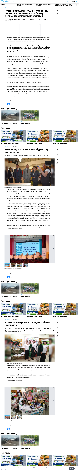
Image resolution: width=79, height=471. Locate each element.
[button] (53, 248)
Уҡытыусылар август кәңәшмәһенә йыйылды (44, 5)
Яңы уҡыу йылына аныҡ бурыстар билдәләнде (24, 5)
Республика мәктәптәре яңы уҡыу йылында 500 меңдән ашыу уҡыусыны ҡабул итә (64, 5)
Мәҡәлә (3, 4)
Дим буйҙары (7, 1)
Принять (72, 468)
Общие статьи (8, 7)
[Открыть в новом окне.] (10, 104)
